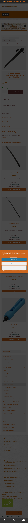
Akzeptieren (14, 259)
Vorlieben (14, 268)
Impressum (23, 270)
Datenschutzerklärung (15, 270)
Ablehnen (14, 264)
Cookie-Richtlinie (6, 270)
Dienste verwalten (13, 257)
